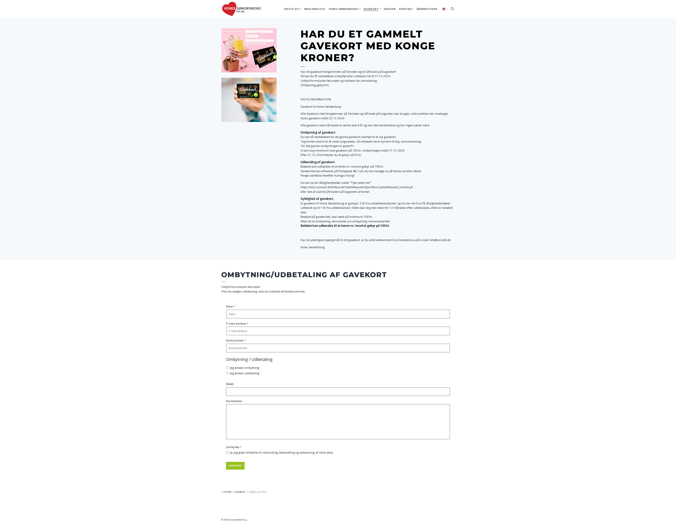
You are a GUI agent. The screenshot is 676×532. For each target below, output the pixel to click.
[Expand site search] (452, 8)
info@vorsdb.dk (440, 240)
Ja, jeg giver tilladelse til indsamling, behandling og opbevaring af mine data (281, 452)
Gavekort (370, 9)
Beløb (230, 384)
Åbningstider (427, 9)
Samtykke (234, 447)
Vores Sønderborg (343, 9)
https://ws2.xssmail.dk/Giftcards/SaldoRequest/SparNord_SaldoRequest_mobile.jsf (357, 187)
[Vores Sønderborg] (241, 9)
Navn (230, 306)
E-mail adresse (237, 323)
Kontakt (406, 9)
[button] (249, 50)
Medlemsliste (314, 9)
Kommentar (234, 401)
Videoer (390, 9)
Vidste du (291, 9)
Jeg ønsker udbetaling (244, 373)
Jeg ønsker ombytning (244, 368)
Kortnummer (236, 340)
